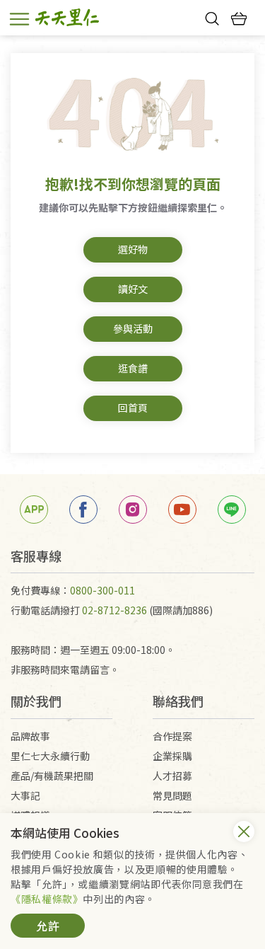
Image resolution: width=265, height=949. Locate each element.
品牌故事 (30, 736)
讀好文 (133, 289)
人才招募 (172, 776)
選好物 (133, 249)
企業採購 (172, 756)
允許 (48, 925)
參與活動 (133, 328)
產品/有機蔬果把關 (52, 776)
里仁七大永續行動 (50, 756)
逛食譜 (133, 368)
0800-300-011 (102, 590)
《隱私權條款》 (47, 899)
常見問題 (172, 795)
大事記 (25, 795)
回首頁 (133, 408)
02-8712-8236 (114, 610)
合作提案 (172, 736)
